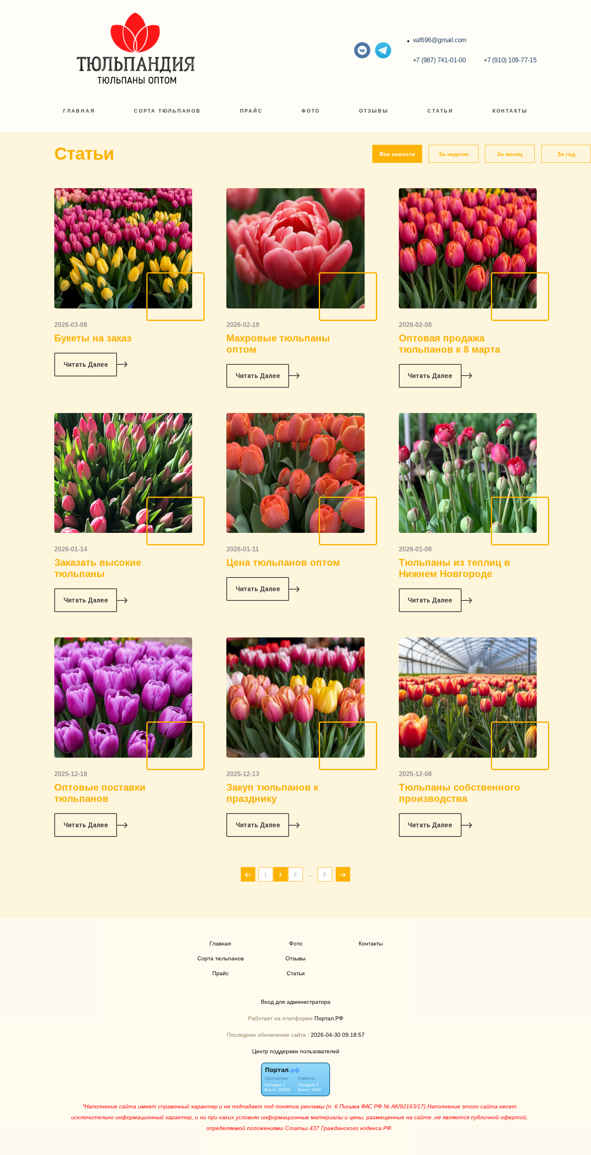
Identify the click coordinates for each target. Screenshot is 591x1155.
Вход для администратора (295, 1002)
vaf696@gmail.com (440, 40)
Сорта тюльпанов (167, 111)
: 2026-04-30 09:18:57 (336, 1035)
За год (566, 154)
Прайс (251, 111)
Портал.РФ (328, 1018)
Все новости (397, 154)
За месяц (510, 154)
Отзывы (374, 111)
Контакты (510, 111)
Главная (79, 111)
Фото (311, 111)
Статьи (440, 111)
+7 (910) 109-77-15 (510, 60)
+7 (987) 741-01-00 (439, 60)
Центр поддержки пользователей (295, 1051)
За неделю (454, 154)
